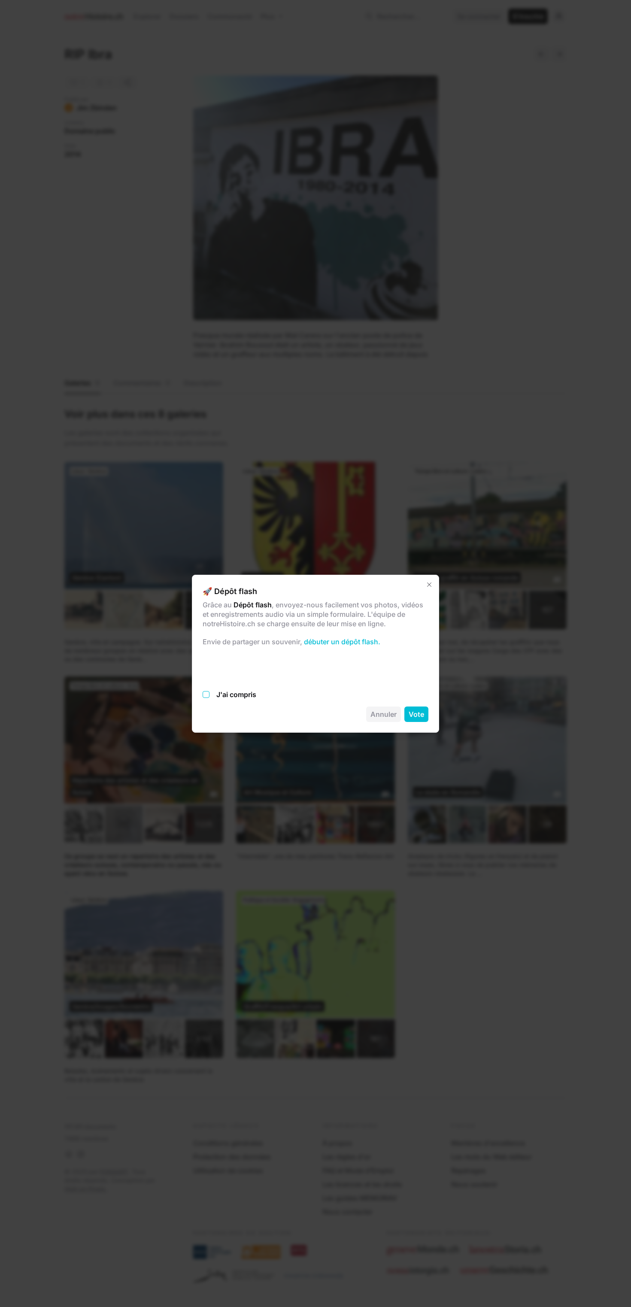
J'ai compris (236, 694)
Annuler (383, 714)
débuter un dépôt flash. (341, 641)
